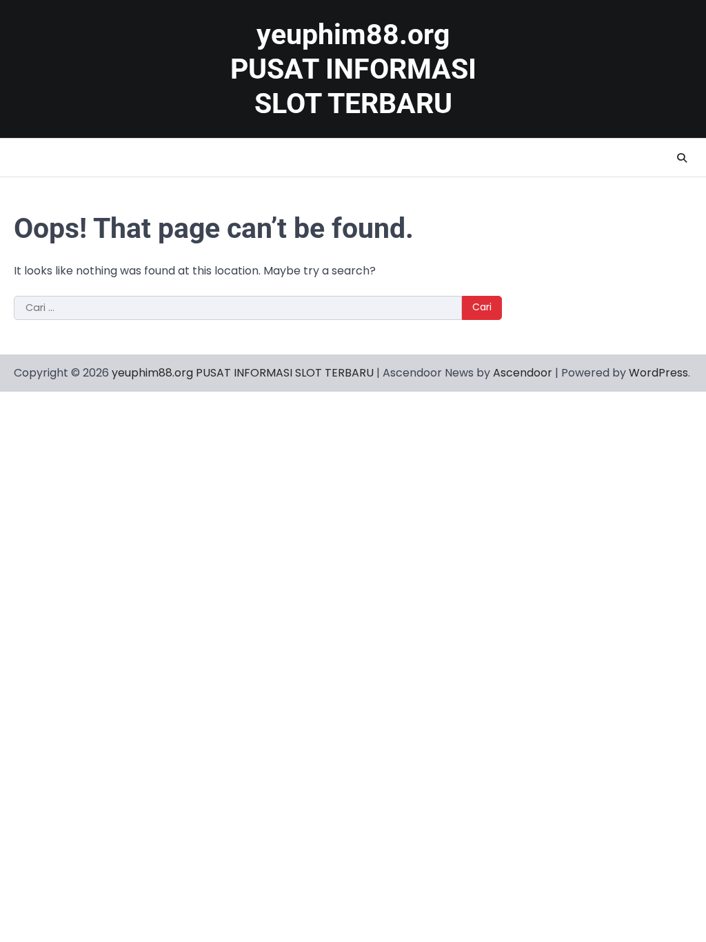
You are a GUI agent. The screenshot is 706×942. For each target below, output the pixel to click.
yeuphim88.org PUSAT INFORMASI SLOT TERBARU (353, 69)
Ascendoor (522, 373)
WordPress (658, 373)
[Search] (682, 158)
